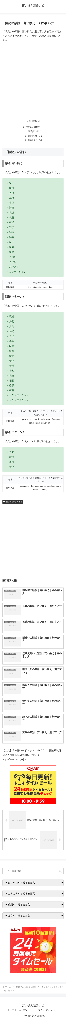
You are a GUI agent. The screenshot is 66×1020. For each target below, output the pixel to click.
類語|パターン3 (35, 140)
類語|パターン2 (35, 136)
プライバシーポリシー (49, 1010)
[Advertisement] (33, 79)
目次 (28, 120)
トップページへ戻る (17, 1010)
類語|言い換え (34, 131)
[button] (60, 871)
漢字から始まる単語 (14, 502)
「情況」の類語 (32, 127)
